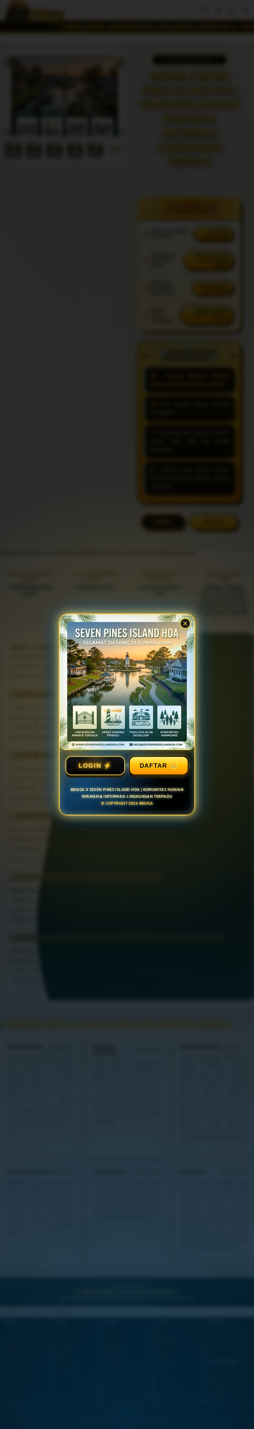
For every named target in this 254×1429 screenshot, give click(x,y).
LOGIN (90, 765)
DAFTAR (153, 765)
